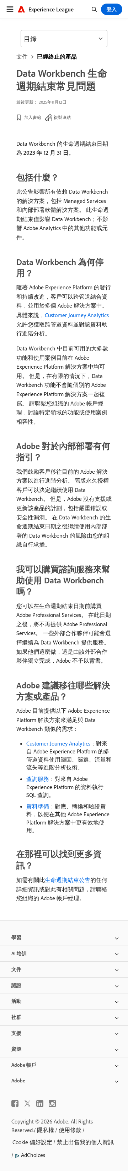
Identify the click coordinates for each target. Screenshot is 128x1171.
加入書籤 (32, 117)
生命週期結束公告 (67, 879)
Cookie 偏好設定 (32, 1142)
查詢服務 (37, 778)
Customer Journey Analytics (77, 315)
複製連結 (62, 117)
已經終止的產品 (57, 56)
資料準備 (37, 806)
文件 (22, 56)
